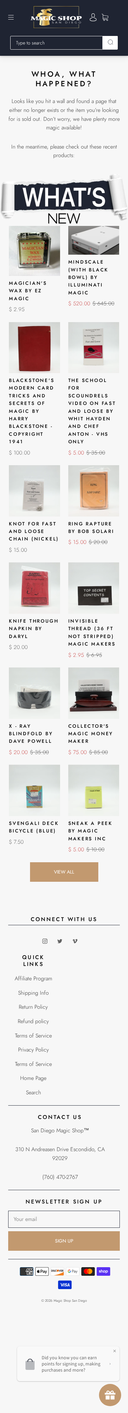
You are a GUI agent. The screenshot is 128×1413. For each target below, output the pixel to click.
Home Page (33, 1078)
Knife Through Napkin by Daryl (33, 629)
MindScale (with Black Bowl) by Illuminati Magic (88, 277)
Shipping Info (33, 993)
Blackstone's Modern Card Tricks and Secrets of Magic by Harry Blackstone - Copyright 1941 (32, 411)
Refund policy (33, 1021)
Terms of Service (33, 1036)
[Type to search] (56, 43)
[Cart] (105, 17)
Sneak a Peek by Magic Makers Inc (90, 831)
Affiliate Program (33, 978)
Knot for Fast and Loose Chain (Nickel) (34, 531)
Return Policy (33, 1007)
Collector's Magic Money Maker (90, 734)
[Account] (93, 17)
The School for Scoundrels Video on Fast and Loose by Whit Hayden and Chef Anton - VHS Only (92, 411)
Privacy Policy (33, 1050)
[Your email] (64, 1219)
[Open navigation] (15, 17)
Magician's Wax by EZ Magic (28, 291)
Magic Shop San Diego (70, 1300)
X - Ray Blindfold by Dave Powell (31, 734)
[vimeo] (75, 941)
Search (33, 1092)
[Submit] (110, 42)
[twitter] (60, 941)
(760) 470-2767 (60, 1177)
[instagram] (45, 941)
